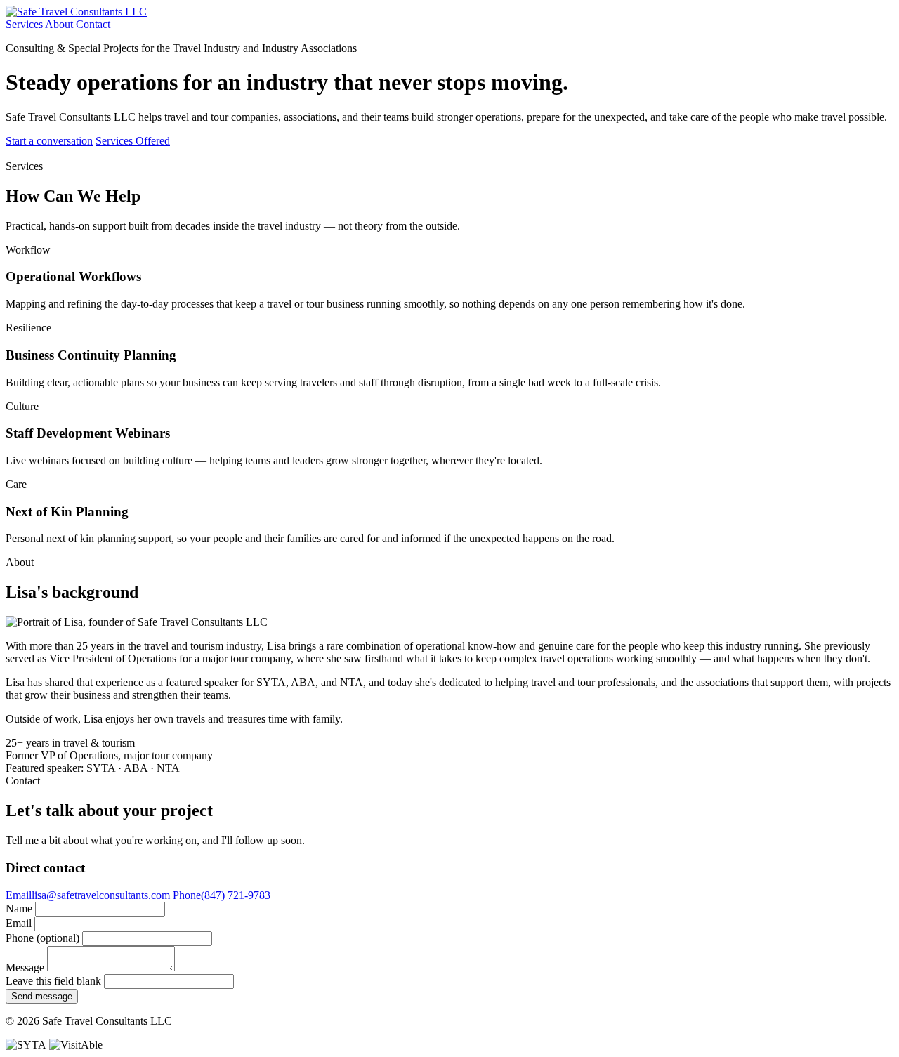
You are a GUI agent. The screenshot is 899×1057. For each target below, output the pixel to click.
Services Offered (133, 141)
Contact (93, 24)
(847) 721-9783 (221, 895)
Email (19, 923)
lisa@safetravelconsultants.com (89, 895)
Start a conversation (49, 141)
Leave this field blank (53, 981)
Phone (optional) (42, 938)
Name (19, 908)
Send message (41, 996)
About (59, 24)
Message (25, 967)
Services (24, 24)
